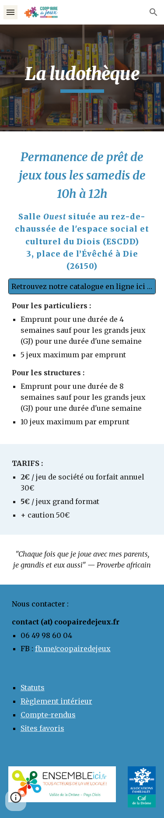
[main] (82, 78)
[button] (10, 12)
